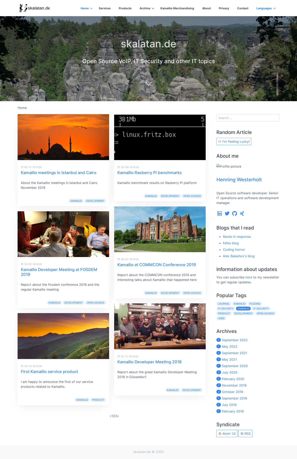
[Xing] (242, 214)
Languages (264, 8)
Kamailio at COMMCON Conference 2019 (156, 264)
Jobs (221, 318)
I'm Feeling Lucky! (235, 141)
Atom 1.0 (228, 433)
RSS (247, 433)
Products (125, 8)
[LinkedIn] (219, 214)
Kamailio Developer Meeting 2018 (149, 361)
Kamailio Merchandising (177, 8)
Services (105, 8)
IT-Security (261, 308)
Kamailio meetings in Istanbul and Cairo (58, 172)
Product (98, 399)
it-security (225, 308)
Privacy (224, 8)
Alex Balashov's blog (239, 256)
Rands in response (237, 237)
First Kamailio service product (49, 371)
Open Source (95, 302)
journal (224, 303)
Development (95, 200)
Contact (242, 8)
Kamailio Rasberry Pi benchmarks (149, 172)
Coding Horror (234, 250)
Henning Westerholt (239, 180)
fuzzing (255, 303)
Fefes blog (231, 243)
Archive (145, 8)
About (206, 8)
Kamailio (76, 200)
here (248, 277)
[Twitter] (227, 214)
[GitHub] (234, 214)
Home (85, 8)
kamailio (239, 303)
